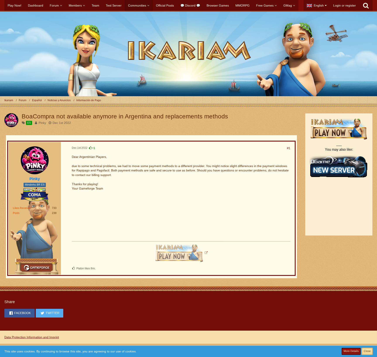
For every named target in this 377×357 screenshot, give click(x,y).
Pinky (42, 123)
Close (367, 351)
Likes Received (22, 208)
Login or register (344, 5)
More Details (351, 351)
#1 (288, 148)
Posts (16, 213)
